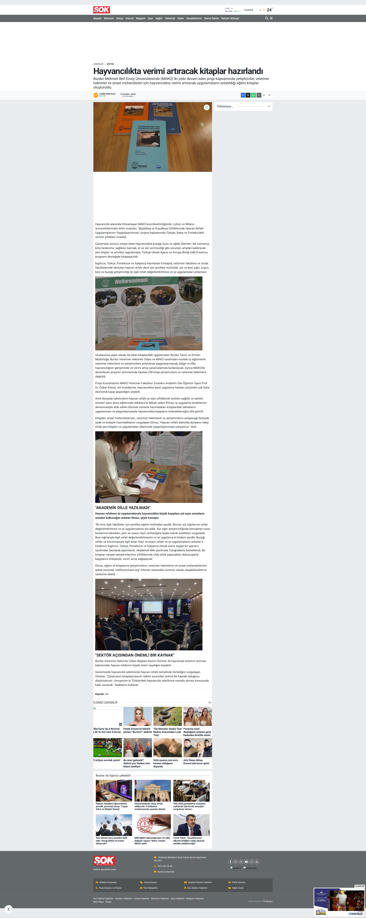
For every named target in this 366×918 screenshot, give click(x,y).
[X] (235, 861)
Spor (150, 18)
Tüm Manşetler (150, 888)
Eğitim (110, 64)
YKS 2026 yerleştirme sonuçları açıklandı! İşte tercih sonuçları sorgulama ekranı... (189, 806)
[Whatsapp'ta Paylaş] (253, 95)
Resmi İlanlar (211, 18)
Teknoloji (170, 18)
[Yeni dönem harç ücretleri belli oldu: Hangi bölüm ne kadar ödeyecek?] (114, 824)
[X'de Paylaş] (247, 95)
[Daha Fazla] (259, 95)
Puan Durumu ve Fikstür (110, 888)
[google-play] (250, 868)
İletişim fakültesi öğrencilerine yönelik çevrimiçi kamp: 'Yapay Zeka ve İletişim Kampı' (112, 806)
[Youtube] (246, 861)
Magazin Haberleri (195, 898)
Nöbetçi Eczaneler (108, 882)
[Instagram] (241, 861)
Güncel (130, 18)
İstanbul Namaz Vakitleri (200, 882)
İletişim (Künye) (230, 18)
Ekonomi (109, 18)
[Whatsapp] (251, 861)
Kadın (181, 18)
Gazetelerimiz (194, 18)
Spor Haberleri (178, 898)
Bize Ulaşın (98, 902)
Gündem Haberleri (123, 898)
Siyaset (97, 18)
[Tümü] (268, 106)
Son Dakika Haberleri (197, 888)
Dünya (119, 18)
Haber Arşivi (238, 888)
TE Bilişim (268, 901)
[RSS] (256, 861)
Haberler (98, 64)
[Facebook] (230, 861)
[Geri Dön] (8, 909)
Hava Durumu (150, 882)
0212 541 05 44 (165, 866)
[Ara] (267, 18)
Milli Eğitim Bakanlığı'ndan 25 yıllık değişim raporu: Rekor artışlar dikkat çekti (152, 841)
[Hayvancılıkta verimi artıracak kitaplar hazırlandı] (152, 137)
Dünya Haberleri (141, 898)
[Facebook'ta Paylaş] (243, 95)
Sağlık (159, 18)
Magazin (141, 18)
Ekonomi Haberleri (160, 898)
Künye (108, 902)
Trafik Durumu (238, 882)
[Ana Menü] (271, 18)
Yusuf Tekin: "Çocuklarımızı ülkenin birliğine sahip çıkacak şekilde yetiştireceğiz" (188, 841)
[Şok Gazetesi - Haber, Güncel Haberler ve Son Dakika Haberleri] (101, 9)
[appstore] (236, 868)
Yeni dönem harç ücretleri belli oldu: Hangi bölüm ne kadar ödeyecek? (111, 841)
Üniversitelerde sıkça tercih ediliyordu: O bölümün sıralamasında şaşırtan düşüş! (150, 806)
